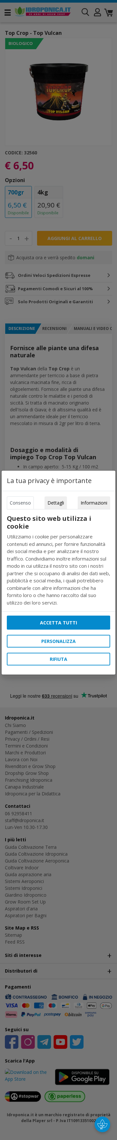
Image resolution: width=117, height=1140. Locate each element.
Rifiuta (58, 659)
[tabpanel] (58, 560)
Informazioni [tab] (94, 503)
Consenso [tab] (20, 503)
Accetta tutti (58, 623)
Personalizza (58, 641)
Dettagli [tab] (55, 503)
